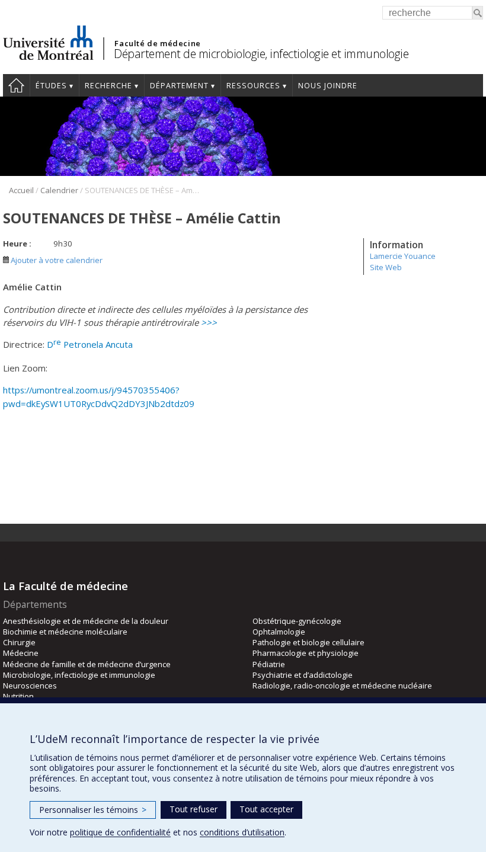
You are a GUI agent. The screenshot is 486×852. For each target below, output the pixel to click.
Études (51, 86)
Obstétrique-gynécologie (296, 621)
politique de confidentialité (120, 832)
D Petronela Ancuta (90, 344)
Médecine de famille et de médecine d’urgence (87, 664)
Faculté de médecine (157, 43)
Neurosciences (30, 685)
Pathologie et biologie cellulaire (308, 642)
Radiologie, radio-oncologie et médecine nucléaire (342, 685)
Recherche (108, 86)
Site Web (386, 267)
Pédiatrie (268, 664)
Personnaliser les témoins (92, 809)
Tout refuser (194, 809)
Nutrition (18, 696)
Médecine (21, 653)
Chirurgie (19, 642)
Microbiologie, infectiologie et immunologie (79, 675)
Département (179, 86)
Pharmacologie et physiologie (305, 653)
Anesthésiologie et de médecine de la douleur (85, 621)
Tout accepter (266, 809)
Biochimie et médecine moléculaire (65, 631)
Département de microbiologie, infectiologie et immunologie (261, 54)
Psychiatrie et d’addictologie (302, 675)
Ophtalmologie (278, 631)
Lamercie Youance (403, 256)
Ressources (253, 86)
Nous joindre (327, 86)
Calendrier (59, 190)
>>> (209, 322)
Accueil (16, 85)
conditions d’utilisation (242, 832)
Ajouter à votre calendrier (56, 260)
